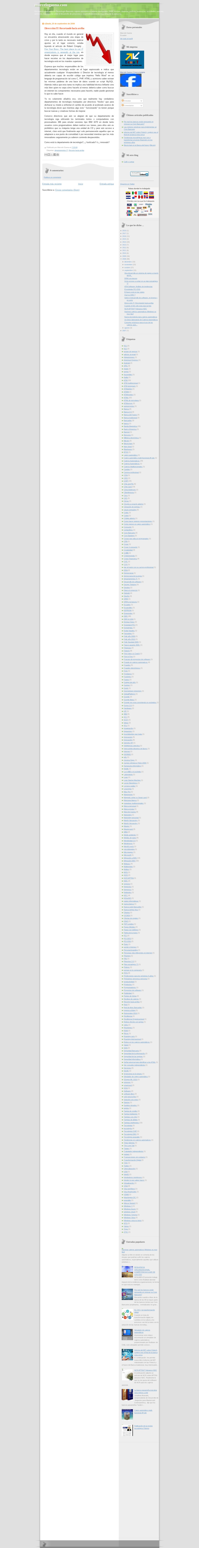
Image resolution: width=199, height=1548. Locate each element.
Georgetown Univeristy (133, 691)
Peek (126, 944)
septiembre (128, 270)
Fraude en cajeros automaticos (136, 662)
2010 (124, 253)
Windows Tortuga (130, 1215)
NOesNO (128, 898)
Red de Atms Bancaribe (133, 1007)
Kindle (126, 769)
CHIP (126, 481)
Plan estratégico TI (131, 964)
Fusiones (127, 677)
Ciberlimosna (129, 492)
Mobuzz (127, 864)
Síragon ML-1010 (130, 1079)
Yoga (126, 1229)
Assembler (128, 374)
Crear (126, 544)
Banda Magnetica (130, 426)
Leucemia (128, 789)
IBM (125, 714)
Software (127, 1091)
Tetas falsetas (129, 1143)
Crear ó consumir (131, 547)
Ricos (126, 1033)
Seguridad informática (132, 1059)
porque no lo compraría (133, 970)
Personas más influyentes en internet (138, 953)
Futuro (126, 680)
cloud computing (130, 510)
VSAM (126, 1194)
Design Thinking (130, 584)
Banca (126, 409)
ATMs (126, 398)
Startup (127, 1102)
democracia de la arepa (133, 576)
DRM (126, 599)
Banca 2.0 (128, 412)
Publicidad (128, 993)
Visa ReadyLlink (130, 1192)
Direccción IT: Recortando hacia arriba (64, 28)
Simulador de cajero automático (136, 1076)
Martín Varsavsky (131, 820)
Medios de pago (130, 838)
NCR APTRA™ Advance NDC (135, 309)
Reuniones (128, 1028)
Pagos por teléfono (131, 930)
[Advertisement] (132, 1489)
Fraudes (127, 665)
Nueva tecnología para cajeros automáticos (140, 317)
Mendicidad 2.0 (130, 841)
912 (125, 349)
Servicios (127, 1068)
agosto (127, 328)
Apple (126, 369)
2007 (124, 331)
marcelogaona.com (51, 5)
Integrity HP (128, 743)
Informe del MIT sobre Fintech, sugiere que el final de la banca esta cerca (145, 1352)
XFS (126, 1223)
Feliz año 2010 (129, 639)
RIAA (126, 1031)
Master (127, 826)
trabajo (127, 1154)
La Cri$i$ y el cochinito (132, 772)
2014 (124, 242)
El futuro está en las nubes (134, 292)
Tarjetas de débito (131, 1120)
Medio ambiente (130, 835)
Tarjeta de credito (130, 1111)
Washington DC (130, 1197)
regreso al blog (130, 1010)
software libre (129, 1094)
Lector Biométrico (131, 783)
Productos (128, 984)
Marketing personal (131, 818)
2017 (124, 233)
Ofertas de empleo (131, 918)
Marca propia (129, 809)
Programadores (130, 987)
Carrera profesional (131, 472)
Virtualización (129, 1183)
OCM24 (127, 915)
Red (125, 1005)
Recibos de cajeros (131, 999)
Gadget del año (130, 682)
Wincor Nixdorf (130, 1203)
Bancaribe (128, 420)
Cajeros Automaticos (132, 461)
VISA (126, 1186)
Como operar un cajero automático (137, 524)
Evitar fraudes (129, 631)
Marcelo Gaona (126, 72)
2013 (124, 245)
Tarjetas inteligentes (131, 1123)
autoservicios (129, 406)
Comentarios (129, 105)
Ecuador (127, 605)
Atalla (126, 377)
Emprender (128, 613)
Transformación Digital (132, 1160)
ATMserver (128, 403)
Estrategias (128, 628)
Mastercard (128, 829)
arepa (126, 372)
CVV (126, 564)
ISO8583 (127, 754)
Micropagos (128, 852)
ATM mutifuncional (131, 383)
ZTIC (126, 1232)
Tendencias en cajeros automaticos (137, 1140)
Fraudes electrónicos (132, 668)
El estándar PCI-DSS (132, 289)
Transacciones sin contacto (134, 1157)
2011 (124, 250)
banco (126, 423)
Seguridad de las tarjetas (133, 1056)
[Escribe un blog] (48, 154)
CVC (126, 561)
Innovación (128, 740)
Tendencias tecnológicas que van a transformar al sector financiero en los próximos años (138, 140)
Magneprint (128, 795)
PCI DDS (127, 938)
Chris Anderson (130, 490)
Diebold (127, 593)
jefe (125, 757)
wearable (127, 1200)
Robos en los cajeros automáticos (137, 1042)
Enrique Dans (129, 622)
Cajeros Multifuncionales (133, 467)
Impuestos (128, 731)
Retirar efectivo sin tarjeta (134, 1022)
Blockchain (128, 443)
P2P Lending (129, 924)
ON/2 (126, 921)
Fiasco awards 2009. (132, 645)
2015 (124, 239)
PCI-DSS (127, 941)
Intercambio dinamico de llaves (136, 749)
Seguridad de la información (134, 1053)
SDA (126, 1048)
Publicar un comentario (52, 177)
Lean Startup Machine (132, 780)
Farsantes (128, 633)
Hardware (128, 708)
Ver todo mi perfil (126, 39)
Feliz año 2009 (129, 636)
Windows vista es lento (133, 1220)
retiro (126, 1025)
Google (127, 697)
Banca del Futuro (130, 415)
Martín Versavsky (131, 823)
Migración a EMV (130, 858)
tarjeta (126, 1108)
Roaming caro (129, 1036)
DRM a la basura (130, 278)
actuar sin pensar (131, 351)
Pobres (127, 967)
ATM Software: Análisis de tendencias (138, 286)
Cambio (127, 469)
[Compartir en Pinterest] (57, 154)
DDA (126, 570)
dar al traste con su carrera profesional (139, 567)
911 (125, 346)
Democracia (129, 573)
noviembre (128, 264)
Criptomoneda (129, 556)
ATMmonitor (128, 395)
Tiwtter (127, 1148)
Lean (126, 777)
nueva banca (129, 904)
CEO (126, 478)
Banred (127, 432)
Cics (126, 495)
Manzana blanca (130, 800)
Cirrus (126, 501)
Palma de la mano (131, 933)
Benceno (127, 435)
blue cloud (128, 446)
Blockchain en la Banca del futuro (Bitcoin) (140, 145)
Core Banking (129, 536)
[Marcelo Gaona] (130, 86)
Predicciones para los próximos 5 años (139, 976)
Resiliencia (128, 1016)
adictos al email (130, 354)
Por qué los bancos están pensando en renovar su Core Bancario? (145, 1292)
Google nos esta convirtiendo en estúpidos (140, 702)
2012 (124, 247)
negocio (127, 884)
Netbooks (128, 892)
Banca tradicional (130, 418)
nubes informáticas (131, 901)
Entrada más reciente (52, 184)
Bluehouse (128, 449)
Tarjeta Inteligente (131, 1114)
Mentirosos (128, 843)
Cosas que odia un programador (136, 539)
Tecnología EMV (130, 1134)
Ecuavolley (128, 608)
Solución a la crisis (131, 1100)
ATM (126, 380)
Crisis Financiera (130, 559)
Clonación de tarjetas (132, 507)
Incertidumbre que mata (133, 734)
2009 (124, 256)
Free (126, 671)
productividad (129, 982)
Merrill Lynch (129, 846)
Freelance (128, 674)
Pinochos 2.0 (129, 961)
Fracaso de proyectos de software (137, 659)
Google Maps (129, 700)
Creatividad (128, 550)
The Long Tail (129, 1146)
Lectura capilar (130, 786)
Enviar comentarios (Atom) (67, 190)
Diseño (127, 596)
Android (127, 363)
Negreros (128, 890)
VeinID (126, 1174)
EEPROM (128, 610)
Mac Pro (127, 792)
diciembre (128, 262)
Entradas (127, 101)
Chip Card (128, 487)
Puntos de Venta (130, 996)
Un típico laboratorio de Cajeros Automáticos (141, 320)
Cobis (126, 513)
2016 (124, 236)
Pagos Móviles (129, 927)
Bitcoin (126, 441)
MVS (126, 872)
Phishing (127, 956)
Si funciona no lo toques (133, 1074)
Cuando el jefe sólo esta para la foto (137, 306)
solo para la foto (130, 1097)
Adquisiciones (129, 357)
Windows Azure (130, 1209)
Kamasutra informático (132, 766)
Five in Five (128, 656)
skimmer (127, 1082)
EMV (126, 616)
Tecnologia (128, 1125)
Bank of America (130, 429)
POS (126, 973)
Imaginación (128, 728)
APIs (126, 366)
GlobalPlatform (129, 694)
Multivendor (128, 866)
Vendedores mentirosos (133, 1177)
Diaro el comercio (131, 590)
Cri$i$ (126, 553)
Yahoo (126, 1226)
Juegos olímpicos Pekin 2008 (135, 763)
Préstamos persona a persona (135, 979)
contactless (128, 530)
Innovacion (128, 737)
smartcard (128, 1085)
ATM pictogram (130, 386)
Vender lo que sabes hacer (134, 1180)
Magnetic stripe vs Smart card (135, 797)
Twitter (126, 1166)
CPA (125, 541)
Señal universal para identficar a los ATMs (140, 1062)
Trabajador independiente (133, 1151)
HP (125, 711)
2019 (124, 231)
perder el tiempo (130, 947)
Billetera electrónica (131, 438)
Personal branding (131, 950)
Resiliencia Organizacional (134, 1019)
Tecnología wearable (132, 1137)
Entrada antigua (107, 184)
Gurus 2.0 (128, 705)
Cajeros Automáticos (132, 464)
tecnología (128, 1128)
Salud (126, 1045)
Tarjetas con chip (130, 1117)
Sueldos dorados (130, 1105)
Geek (126, 688)
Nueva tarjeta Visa (131, 910)
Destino (127, 587)
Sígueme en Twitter (127, 184)
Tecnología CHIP (130, 1131)
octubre (127, 267)
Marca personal (130, 806)
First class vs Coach (132, 654)
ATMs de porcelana (131, 400)
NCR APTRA (129, 878)
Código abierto (129, 518)
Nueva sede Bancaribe (133, 907)
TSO (126, 1163)
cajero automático (131, 455)
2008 (124, 259)
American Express (131, 360)
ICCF (126, 720)
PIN (125, 959)
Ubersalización (130, 1169)
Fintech (127, 651)
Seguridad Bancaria (131, 1051)
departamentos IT (61, 150)
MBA (126, 832)
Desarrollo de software (132, 582)
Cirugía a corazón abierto (133, 504)
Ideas (126, 723)
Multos (126, 869)
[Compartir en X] (51, 154)
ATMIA (126, 392)
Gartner (127, 685)
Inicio (80, 184)
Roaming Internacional (132, 1039)
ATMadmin (128, 389)
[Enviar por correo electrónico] (45, 154)
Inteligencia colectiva (132, 746)
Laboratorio (128, 774)
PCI (125, 935)
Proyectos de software (132, 990)
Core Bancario (129, 533)
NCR (126, 875)
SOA (126, 1088)
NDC (126, 881)
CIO (125, 498)
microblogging (129, 849)
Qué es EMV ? (129, 295)
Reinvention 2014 (130, 1013)
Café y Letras (129, 162)
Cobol (126, 515)
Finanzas (127, 648)
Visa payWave (129, 1189)
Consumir (128, 527)
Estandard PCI (129, 625)
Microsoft (127, 855)
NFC (126, 895)
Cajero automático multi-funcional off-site (139, 458)
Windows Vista (129, 1217)
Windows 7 (128, 1206)
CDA (126, 475)
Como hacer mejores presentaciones (138, 521)
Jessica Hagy (129, 760)
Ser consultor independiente (134, 1065)
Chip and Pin (129, 484)
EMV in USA (128, 619)
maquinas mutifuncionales (134, 803)
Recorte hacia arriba (76, 150)
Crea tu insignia (139, 72)
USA (126, 1172)
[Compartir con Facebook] (54, 154)
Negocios (128, 887)
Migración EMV (130, 861)
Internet (127, 751)
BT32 (126, 452)
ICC (125, 717)
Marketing (128, 815)
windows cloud (129, 1212)
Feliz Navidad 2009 (131, 642)
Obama (127, 912)
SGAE (126, 1071)
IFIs (125, 725)
